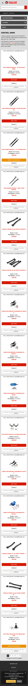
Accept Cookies (11, 681)
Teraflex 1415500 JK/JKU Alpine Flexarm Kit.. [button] (14, 593)
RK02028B (17, 113)
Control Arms (11, 13)
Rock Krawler (16, 71)
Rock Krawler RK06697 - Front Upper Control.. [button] (14, 188)
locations (12, 43)
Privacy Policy (14, 678)
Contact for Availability (14, 160)
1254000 (18, 275)
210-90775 (17, 518)
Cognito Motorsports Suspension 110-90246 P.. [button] (14, 353)
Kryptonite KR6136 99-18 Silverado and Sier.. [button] (14, 634)
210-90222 (17, 398)
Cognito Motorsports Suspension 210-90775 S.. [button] (14, 513)
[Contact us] (21, 3)
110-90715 (17, 476)
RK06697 (17, 193)
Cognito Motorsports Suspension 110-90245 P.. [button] (14, 312)
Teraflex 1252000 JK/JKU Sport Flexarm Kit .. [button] (14, 229)
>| (19, 655)
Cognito (16, 315)
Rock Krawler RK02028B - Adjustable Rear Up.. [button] (14, 109)
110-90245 (17, 316)
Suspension (5, 13)
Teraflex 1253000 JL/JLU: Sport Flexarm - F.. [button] (14, 553)
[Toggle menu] (2, 3)
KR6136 (18, 639)
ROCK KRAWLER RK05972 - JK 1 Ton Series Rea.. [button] (14, 149)
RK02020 (17, 72)
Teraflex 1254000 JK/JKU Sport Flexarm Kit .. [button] (14, 271)
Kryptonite (15, 436)
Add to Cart (14, 80)
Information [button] (14, 664)
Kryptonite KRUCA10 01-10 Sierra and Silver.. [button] (14, 434)
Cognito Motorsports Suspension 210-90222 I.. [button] (14, 394)
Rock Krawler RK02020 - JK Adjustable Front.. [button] (14, 68)
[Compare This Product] (24, 53)
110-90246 (17, 357)
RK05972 (17, 153)
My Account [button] (13, 671)
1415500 (18, 598)
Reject (19, 681)
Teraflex (16, 233)
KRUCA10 (17, 438)
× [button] (25, 673)
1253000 (18, 557)
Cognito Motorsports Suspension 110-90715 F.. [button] (14, 472)
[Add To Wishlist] (25, 53)
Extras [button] (13, 667)
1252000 (18, 234)
